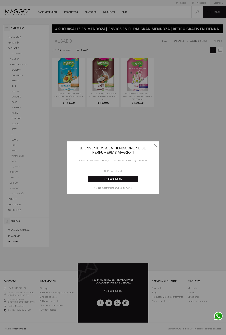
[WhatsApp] (218, 316)
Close (155, 145)
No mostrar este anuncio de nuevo (115, 188)
